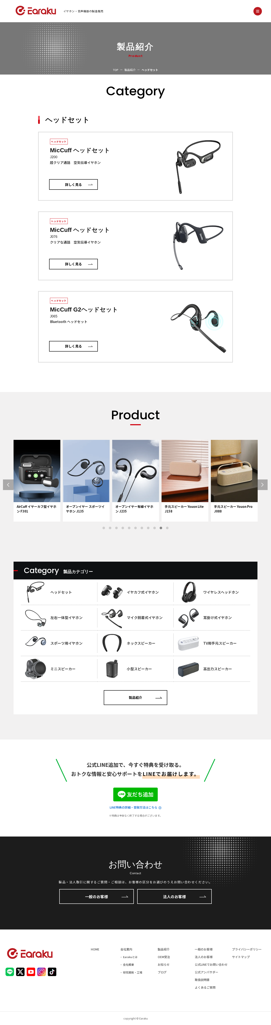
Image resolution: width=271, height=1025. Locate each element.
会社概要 (128, 965)
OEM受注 (164, 957)
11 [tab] (167, 528)
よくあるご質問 (205, 987)
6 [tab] (135, 528)
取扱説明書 (202, 980)
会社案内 (126, 949)
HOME (95, 949)
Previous (19, 484)
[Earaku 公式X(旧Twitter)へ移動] (20, 973)
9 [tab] (154, 528)
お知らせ (164, 964)
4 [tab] (123, 528)
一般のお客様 (96, 896)
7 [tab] (142, 528)
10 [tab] (161, 528)
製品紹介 (130, 70)
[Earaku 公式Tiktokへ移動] (52, 973)
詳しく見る (73, 184)
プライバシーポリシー (247, 949)
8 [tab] (148, 528)
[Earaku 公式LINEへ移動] (10, 973)
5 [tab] (129, 528)
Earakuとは (130, 957)
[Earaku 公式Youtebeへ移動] (31, 973)
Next (251, 484)
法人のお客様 (174, 896)
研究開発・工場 (132, 972)
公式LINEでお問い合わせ (211, 964)
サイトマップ (241, 957)
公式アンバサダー (206, 972)
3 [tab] (116, 528)
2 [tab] (110, 528)
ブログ (162, 972)
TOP (115, 70)
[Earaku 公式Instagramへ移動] (41, 973)
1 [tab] (104, 528)
